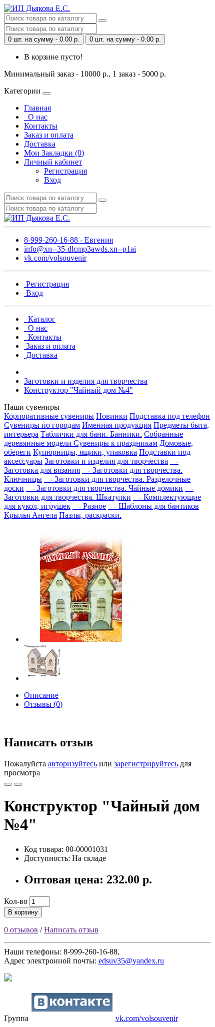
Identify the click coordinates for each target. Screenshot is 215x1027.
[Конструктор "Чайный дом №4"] (81, 639)
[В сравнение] (18, 784)
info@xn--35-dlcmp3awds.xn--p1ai (80, 249)
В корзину (23, 912)
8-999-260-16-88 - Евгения (68, 240)
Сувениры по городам (42, 425)
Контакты (41, 126)
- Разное (89, 506)
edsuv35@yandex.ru (131, 960)
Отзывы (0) (43, 704)
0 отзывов (21, 929)
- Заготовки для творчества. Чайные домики (104, 488)
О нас (36, 117)
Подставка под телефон (170, 416)
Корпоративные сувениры (49, 416)
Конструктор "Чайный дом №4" (78, 390)
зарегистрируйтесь (146, 763)
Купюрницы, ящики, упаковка (85, 452)
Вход (52, 180)
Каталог (40, 319)
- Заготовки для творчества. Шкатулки (99, 492)
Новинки (112, 416)
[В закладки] (8, 784)
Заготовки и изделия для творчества (86, 381)
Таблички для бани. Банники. (91, 434)
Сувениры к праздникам (116, 443)
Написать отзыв (71, 929)
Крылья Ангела (30, 515)
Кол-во (16, 901)
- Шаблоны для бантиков (153, 506)
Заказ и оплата (49, 135)
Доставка (40, 144)
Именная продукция (117, 425)
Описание (41, 695)
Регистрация (65, 171)
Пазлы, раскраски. (90, 515)
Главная (37, 108)
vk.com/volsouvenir (55, 258)
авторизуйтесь (72, 763)
